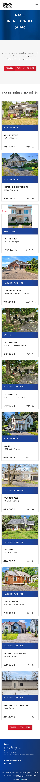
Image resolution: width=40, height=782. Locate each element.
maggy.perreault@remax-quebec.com (22, 754)
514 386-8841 (11, 753)
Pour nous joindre (25, 68)
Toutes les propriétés (20, 727)
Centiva (24, 779)
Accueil (9, 68)
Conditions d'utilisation (21, 775)
